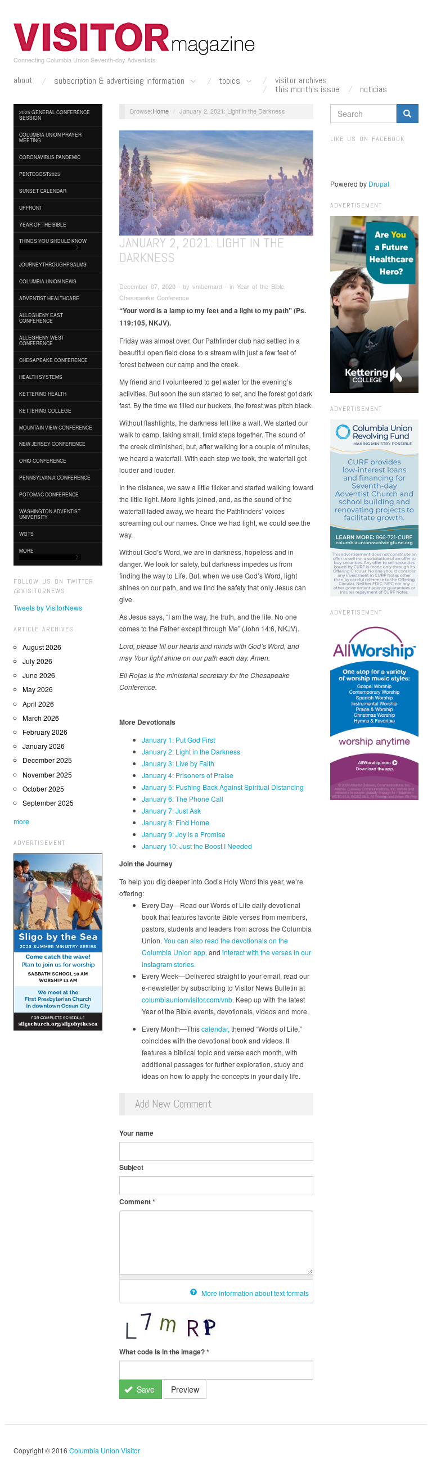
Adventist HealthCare (49, 298)
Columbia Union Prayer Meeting (50, 137)
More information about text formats (254, 1293)
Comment (137, 1201)
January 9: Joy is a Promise (184, 834)
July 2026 (37, 661)
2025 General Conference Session (54, 115)
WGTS (26, 533)
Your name (136, 1133)
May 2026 (37, 689)
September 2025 (48, 802)
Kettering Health (42, 393)
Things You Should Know (53, 240)
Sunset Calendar (42, 190)
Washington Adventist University (49, 514)
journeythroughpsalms (53, 264)
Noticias (373, 89)
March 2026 (40, 717)
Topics (230, 81)
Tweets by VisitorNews (48, 607)
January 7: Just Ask (171, 810)
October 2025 (43, 788)
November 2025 (47, 774)
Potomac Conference (49, 494)
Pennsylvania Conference (55, 477)
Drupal (378, 183)
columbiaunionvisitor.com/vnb (187, 999)
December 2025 (47, 760)
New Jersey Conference (52, 443)
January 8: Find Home (175, 822)
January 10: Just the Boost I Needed (197, 846)
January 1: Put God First (178, 739)
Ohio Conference (42, 460)
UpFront (30, 207)
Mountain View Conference (55, 427)
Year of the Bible (42, 224)
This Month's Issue (307, 89)
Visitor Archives (301, 80)
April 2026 (38, 703)
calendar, (215, 1028)
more (21, 821)
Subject (131, 1167)
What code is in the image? (164, 1352)
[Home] (134, 38)
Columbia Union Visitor (104, 1450)
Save (144, 1389)
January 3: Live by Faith (178, 763)
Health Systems (40, 376)
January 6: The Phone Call (182, 798)
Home (160, 110)
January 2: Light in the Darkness (191, 751)
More (26, 550)
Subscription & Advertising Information (120, 81)
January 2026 (43, 746)
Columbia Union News (47, 281)
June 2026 (38, 675)
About (23, 80)
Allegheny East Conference (41, 317)
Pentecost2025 (39, 173)
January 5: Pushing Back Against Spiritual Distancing (223, 787)
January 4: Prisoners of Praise (187, 775)
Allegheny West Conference (41, 340)
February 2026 (45, 732)
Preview (185, 1389)
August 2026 (41, 647)
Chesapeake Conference (53, 359)
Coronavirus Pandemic (49, 156)
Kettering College (45, 410)
